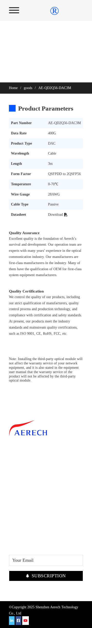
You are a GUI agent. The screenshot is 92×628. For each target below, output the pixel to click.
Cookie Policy (22, 492)
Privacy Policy (22, 484)
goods (28, 88)
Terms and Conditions (29, 468)
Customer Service (25, 460)
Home (13, 88)
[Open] (14, 10)
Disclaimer (19, 476)
